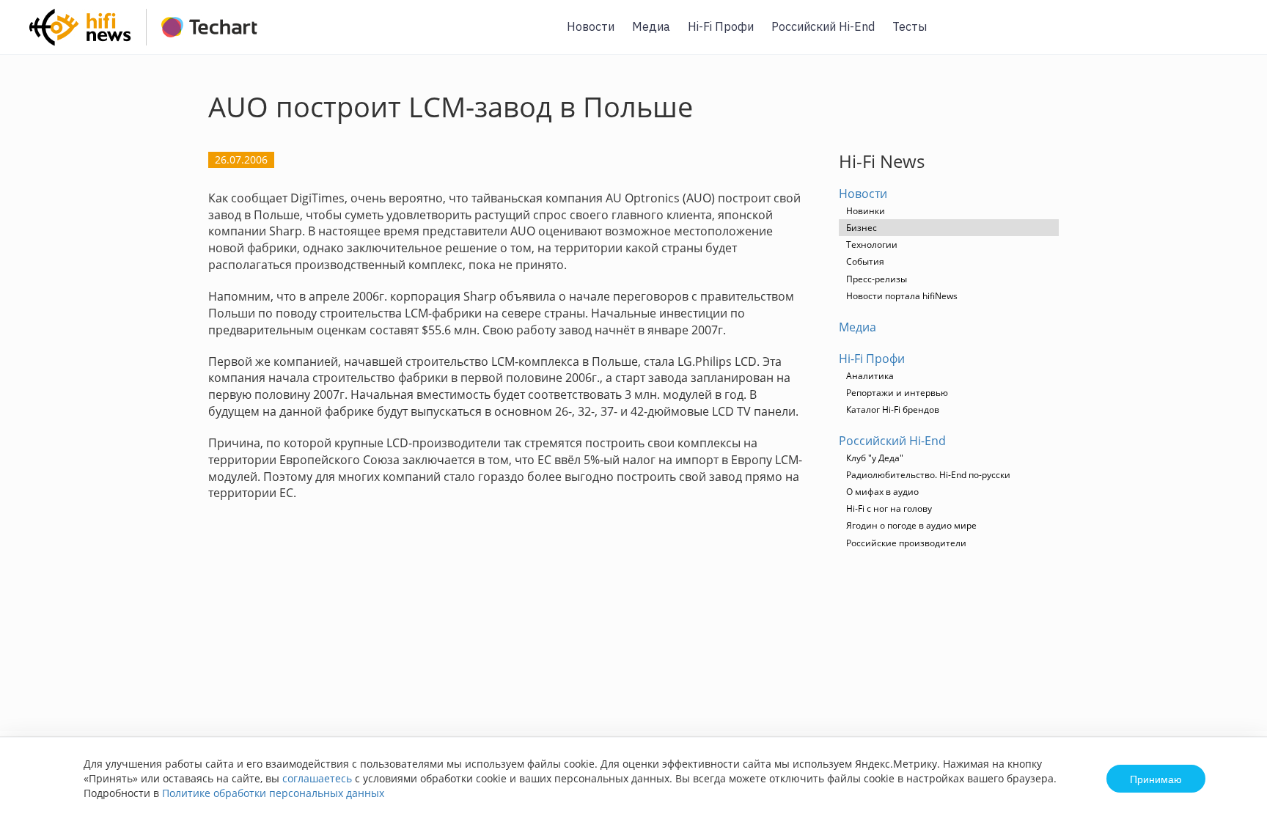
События (865, 261)
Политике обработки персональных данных (273, 793)
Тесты (909, 26)
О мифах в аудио (882, 491)
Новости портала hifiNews (902, 296)
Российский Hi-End (823, 26)
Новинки (865, 211)
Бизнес (861, 227)
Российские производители (906, 543)
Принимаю (1156, 778)
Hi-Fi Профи (721, 26)
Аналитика (870, 376)
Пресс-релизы (876, 279)
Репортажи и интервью (897, 392)
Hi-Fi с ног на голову (889, 508)
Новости (590, 26)
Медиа (651, 26)
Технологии (871, 244)
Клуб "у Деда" (874, 458)
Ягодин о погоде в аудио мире (911, 525)
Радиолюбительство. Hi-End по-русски (928, 475)
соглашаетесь (317, 778)
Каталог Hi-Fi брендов (892, 409)
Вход (1233, 36)
